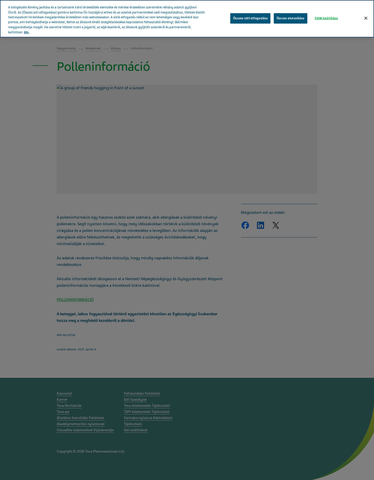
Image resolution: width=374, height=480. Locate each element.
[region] (187, 18)
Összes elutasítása (290, 18)
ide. (26, 32)
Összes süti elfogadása (250, 18)
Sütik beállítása (326, 18)
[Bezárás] (365, 18)
